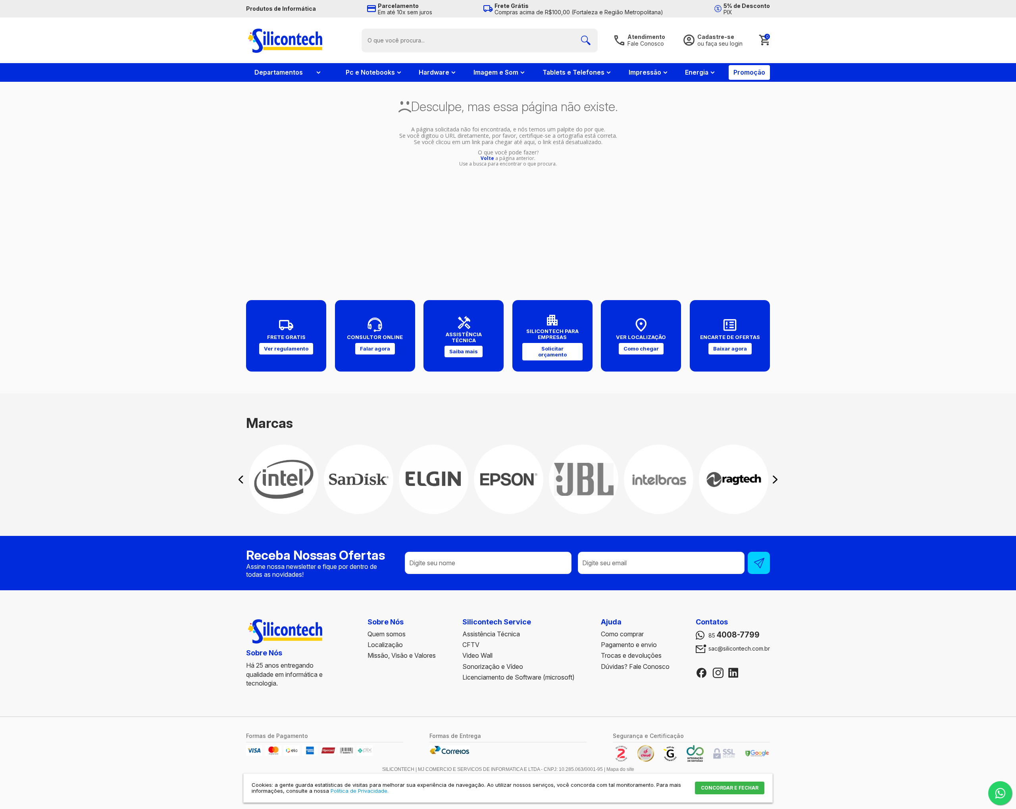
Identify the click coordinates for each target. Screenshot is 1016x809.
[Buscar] (585, 40)
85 (734, 635)
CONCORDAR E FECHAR (729, 788)
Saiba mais (463, 351)
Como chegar (641, 348)
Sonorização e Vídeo (492, 666)
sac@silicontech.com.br (739, 648)
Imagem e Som (495, 72)
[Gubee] (670, 760)
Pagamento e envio (629, 644)
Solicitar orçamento (552, 351)
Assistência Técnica (491, 634)
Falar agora (375, 348)
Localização (385, 644)
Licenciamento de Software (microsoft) (518, 677)
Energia (696, 72)
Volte (487, 158)
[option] (283, 479)
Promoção (749, 72)
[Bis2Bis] (621, 760)
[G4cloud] (645, 760)
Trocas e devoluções (631, 655)
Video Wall (477, 655)
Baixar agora (730, 348)
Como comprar (622, 634)
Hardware (434, 72)
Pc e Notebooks (370, 72)
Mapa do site (620, 769)
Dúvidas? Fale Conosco (635, 666)
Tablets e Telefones (573, 72)
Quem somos (387, 634)
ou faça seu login (720, 43)
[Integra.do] (695, 760)
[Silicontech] (285, 40)
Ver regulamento (286, 348)
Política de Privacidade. (360, 791)
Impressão (645, 72)
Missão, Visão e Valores (402, 655)
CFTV (470, 644)
